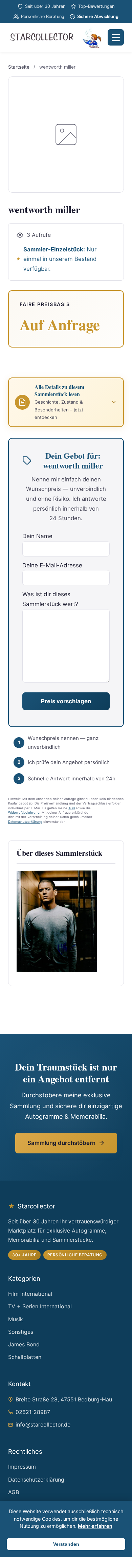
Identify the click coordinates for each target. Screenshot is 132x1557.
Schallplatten (24, 1356)
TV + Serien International (40, 1306)
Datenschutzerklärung (25, 822)
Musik (15, 1319)
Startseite (18, 67)
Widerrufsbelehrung (24, 812)
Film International (30, 1293)
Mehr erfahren (95, 1526)
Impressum (22, 1466)
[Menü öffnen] (116, 37)
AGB (71, 808)
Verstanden (66, 1544)
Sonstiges (20, 1331)
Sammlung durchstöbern (61, 1142)
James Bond (24, 1344)
